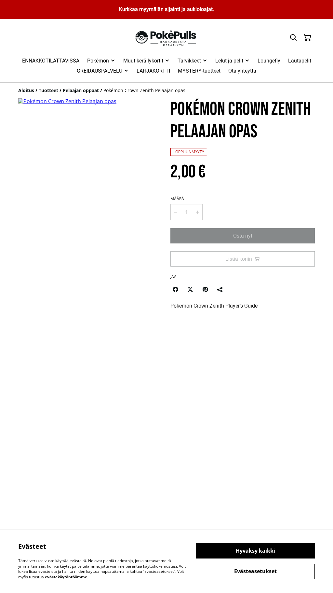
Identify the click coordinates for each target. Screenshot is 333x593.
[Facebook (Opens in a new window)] (175, 289)
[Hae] (293, 38)
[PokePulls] (166, 37)
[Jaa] (220, 289)
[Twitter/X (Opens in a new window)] (190, 289)
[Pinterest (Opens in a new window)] (205, 289)
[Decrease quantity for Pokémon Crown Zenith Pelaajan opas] (175, 212)
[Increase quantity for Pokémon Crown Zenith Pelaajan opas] (197, 212)
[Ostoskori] (307, 38)
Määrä (177, 199)
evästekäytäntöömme (66, 577)
